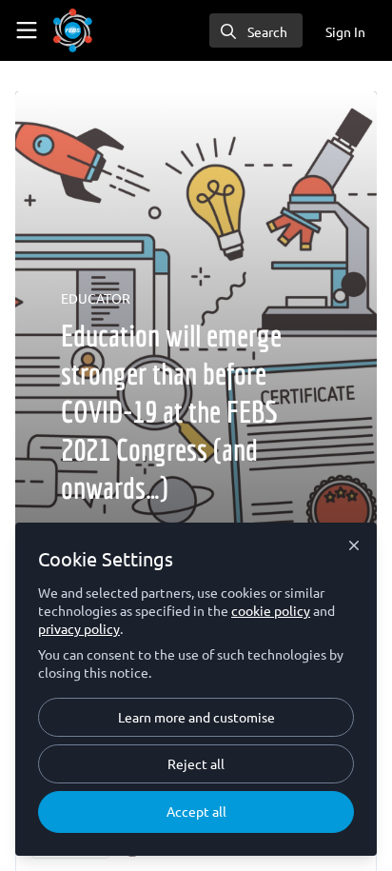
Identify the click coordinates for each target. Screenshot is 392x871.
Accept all (196, 811)
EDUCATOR (95, 298)
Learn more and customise (196, 716)
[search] (256, 30)
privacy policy (79, 628)
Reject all (196, 763)
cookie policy (270, 610)
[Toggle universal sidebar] (26, 30)
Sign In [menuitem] (345, 31)
